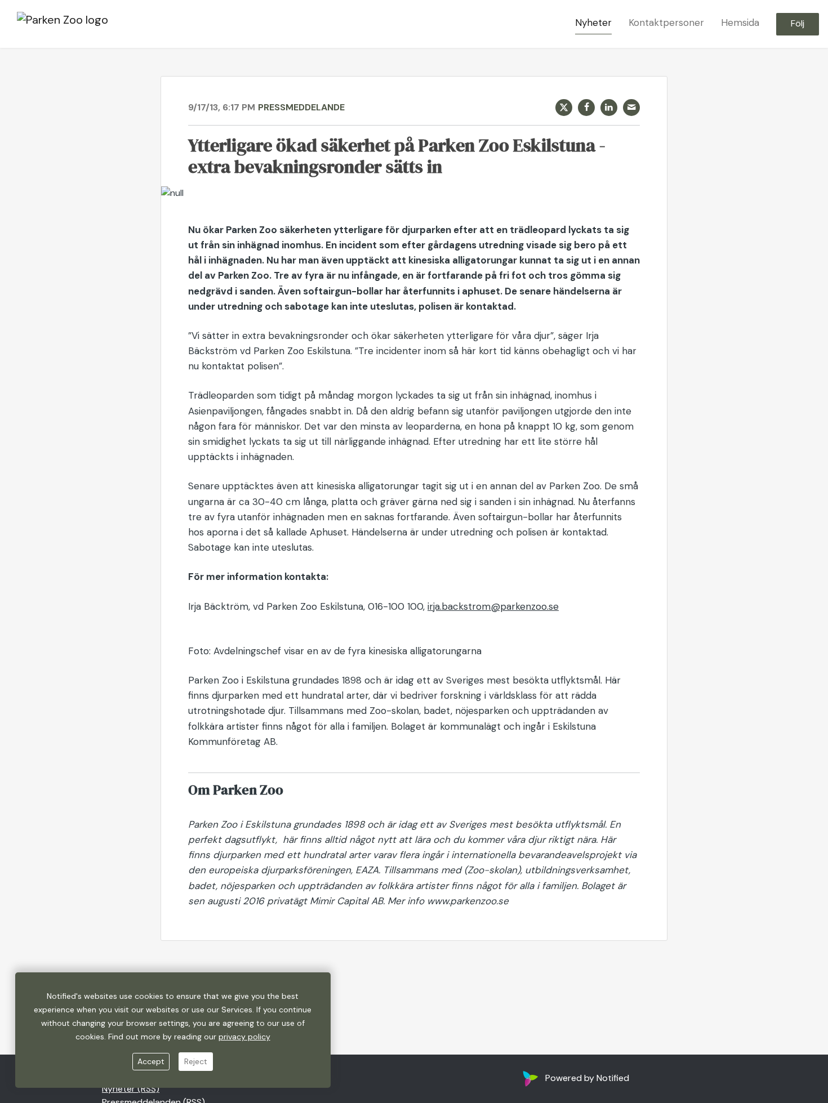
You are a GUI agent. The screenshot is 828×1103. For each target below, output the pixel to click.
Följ (797, 24)
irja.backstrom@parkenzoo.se (493, 606)
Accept (150, 1061)
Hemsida (740, 23)
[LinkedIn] (608, 107)
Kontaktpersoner (666, 23)
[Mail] (631, 107)
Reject (195, 1061)
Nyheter (593, 23)
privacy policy (244, 1036)
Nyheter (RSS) (130, 1089)
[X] (563, 107)
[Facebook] (586, 107)
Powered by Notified (587, 1078)
